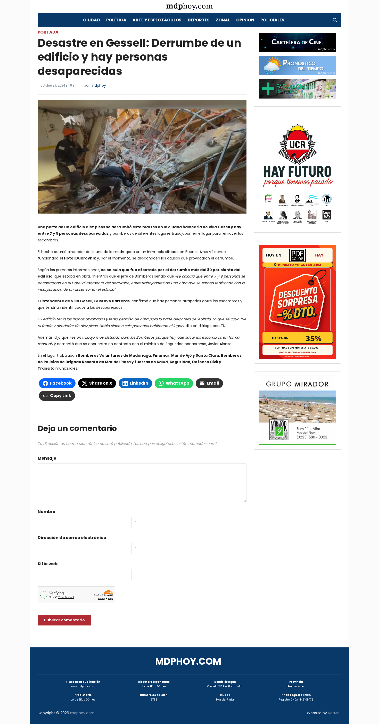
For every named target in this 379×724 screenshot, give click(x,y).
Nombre (46, 512)
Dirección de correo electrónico (72, 538)
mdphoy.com (188, 661)
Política (116, 20)
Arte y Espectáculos (157, 20)
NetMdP (335, 712)
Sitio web (47, 564)
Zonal (223, 20)
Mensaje (47, 458)
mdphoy (98, 85)
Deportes (199, 20)
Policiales (272, 20)
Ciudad (91, 20)
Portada (48, 32)
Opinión (245, 20)
